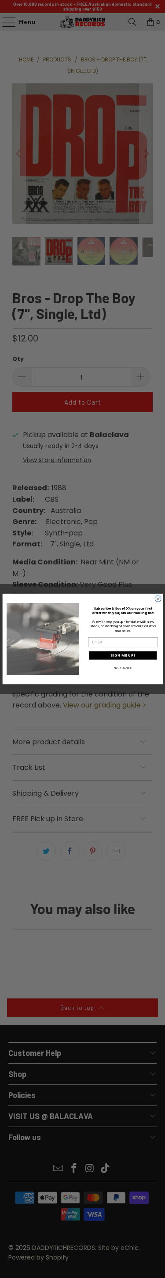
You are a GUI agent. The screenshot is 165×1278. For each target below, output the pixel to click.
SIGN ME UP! (123, 655)
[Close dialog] (158, 599)
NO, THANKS (123, 667)
